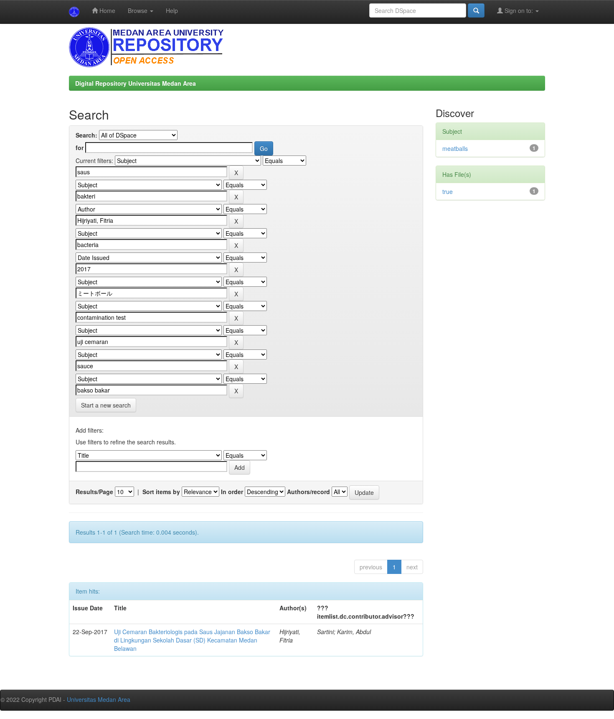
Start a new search (106, 405)
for (80, 147)
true (447, 191)
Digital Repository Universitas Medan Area (135, 83)
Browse (138, 10)
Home (106, 10)
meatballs (455, 148)
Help (172, 10)
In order (232, 491)
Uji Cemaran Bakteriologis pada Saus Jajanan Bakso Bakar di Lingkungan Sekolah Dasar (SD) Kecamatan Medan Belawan (192, 640)
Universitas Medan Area (98, 699)
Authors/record (308, 491)
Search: (86, 135)
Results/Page (94, 491)
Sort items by (161, 491)
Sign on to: (519, 10)
